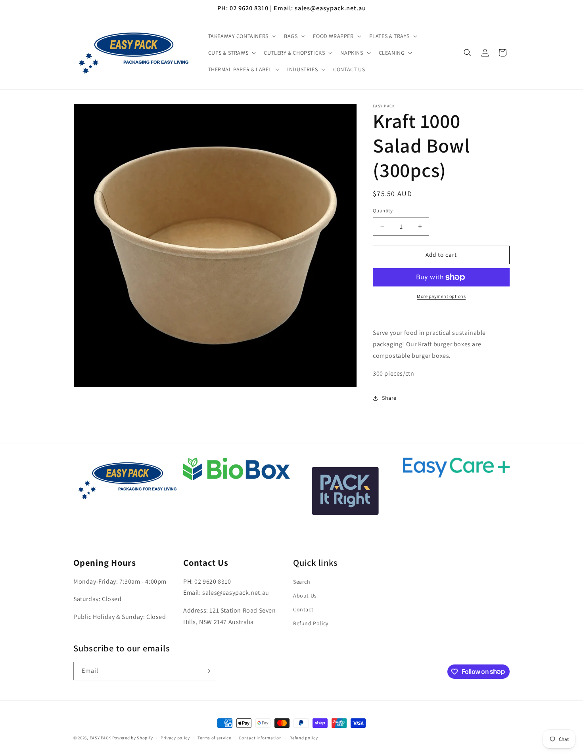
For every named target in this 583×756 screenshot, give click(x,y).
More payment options (441, 296)
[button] (241, 36)
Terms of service (214, 737)
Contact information (260, 737)
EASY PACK (100, 738)
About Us (305, 595)
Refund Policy (310, 623)
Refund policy (304, 737)
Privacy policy (175, 737)
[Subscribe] (207, 671)
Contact (303, 609)
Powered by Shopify (132, 738)
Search (302, 581)
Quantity (383, 210)
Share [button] (389, 397)
